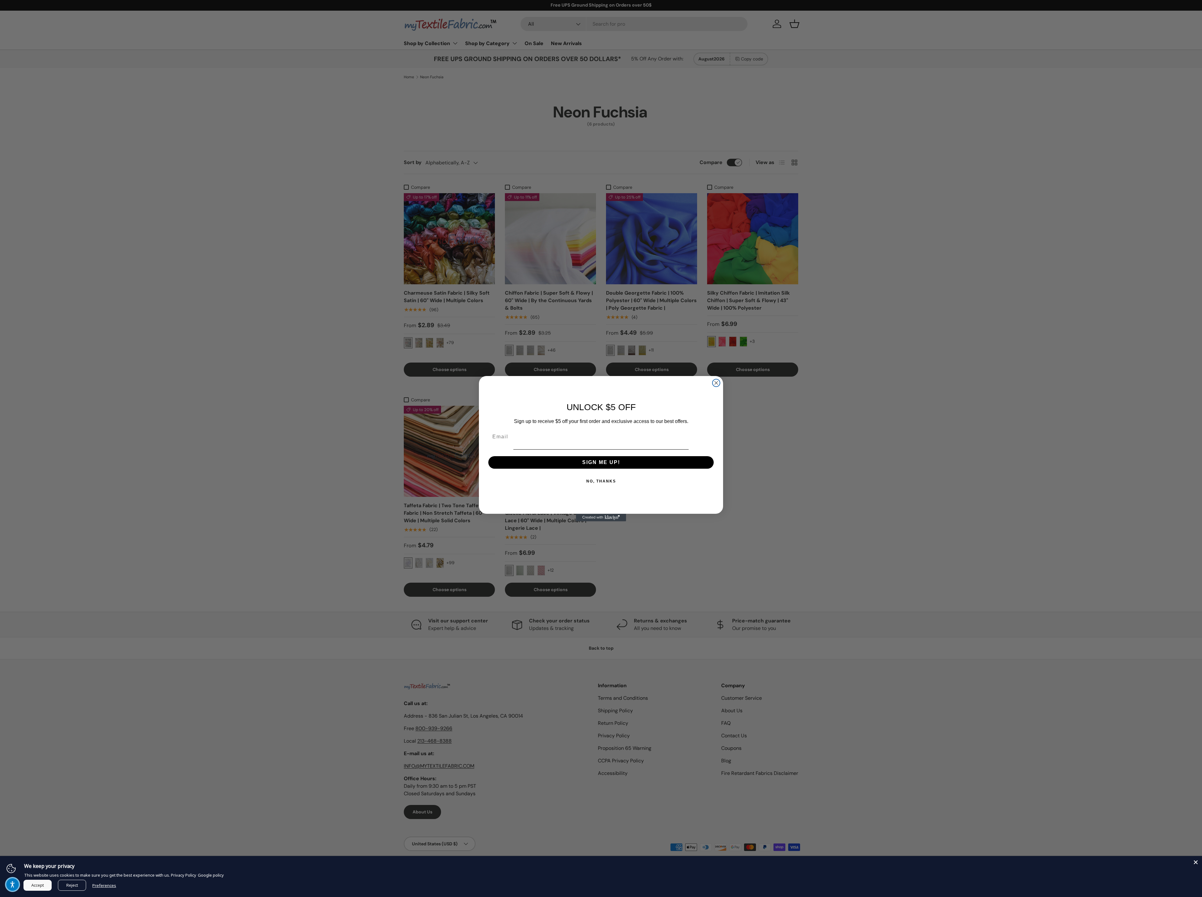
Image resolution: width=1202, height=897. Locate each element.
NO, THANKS (601, 481)
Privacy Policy (183, 875)
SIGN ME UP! (601, 462)
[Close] (1196, 862)
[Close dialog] (716, 383)
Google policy (211, 875)
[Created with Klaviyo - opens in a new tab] (601, 517)
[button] (12, 884)
